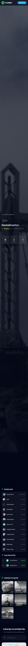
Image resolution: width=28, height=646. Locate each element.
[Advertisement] (14, 471)
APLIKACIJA (22, 2)
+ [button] (3, 644)
